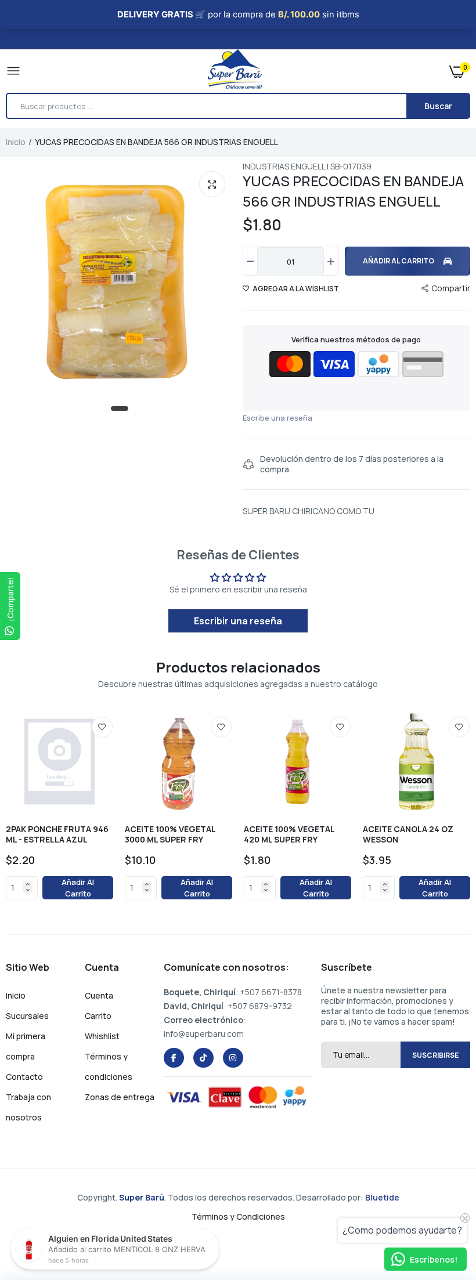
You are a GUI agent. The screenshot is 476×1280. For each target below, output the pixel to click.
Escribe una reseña (277, 418)
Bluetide (382, 1197)
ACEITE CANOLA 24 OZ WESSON (408, 834)
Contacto (24, 1076)
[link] (102, 727)
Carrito (98, 1015)
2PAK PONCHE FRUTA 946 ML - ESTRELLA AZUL (57, 834)
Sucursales (27, 1015)
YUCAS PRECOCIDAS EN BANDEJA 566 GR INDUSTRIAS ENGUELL (353, 191)
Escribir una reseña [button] (238, 620)
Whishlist (102, 1036)
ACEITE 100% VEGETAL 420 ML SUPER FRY (289, 834)
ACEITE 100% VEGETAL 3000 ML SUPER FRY (170, 834)
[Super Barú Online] (235, 71)
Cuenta (99, 995)
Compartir (450, 288)
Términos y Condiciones (238, 1216)
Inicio (16, 141)
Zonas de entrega (119, 1096)
